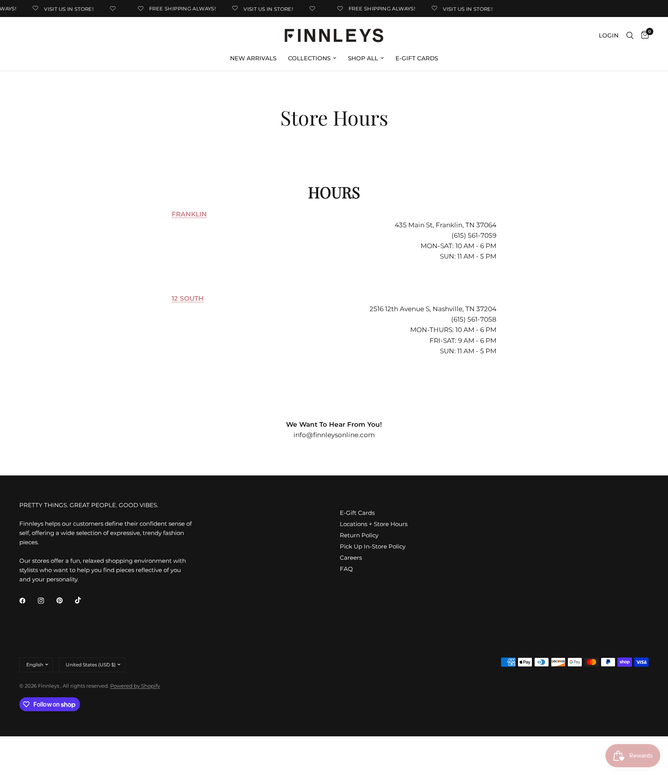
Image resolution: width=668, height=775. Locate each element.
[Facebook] (27, 600)
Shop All (363, 58)
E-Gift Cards (416, 58)
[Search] (629, 35)
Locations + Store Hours (373, 524)
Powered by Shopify (135, 686)
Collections (309, 58)
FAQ (346, 568)
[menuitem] (253, 58)
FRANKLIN (189, 214)
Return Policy (359, 535)
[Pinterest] (64, 600)
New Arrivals (253, 58)
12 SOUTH (188, 298)
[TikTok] (83, 600)
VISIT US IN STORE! (64, 9)
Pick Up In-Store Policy (373, 546)
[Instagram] (46, 600)
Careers (351, 557)
